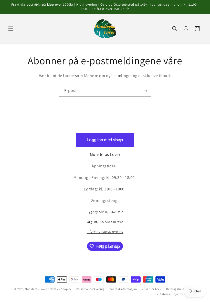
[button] (10, 28)
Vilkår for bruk (151, 289)
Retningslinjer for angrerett (178, 294)
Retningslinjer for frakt (181, 289)
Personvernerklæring (90, 289)
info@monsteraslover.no (105, 231)
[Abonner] (145, 91)
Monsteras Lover (36, 289)
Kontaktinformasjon (123, 289)
